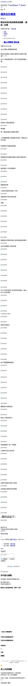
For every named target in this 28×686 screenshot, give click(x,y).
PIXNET (7, 661)
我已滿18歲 (3, 683)
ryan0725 (3, 530)
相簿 (5, 32)
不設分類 (13, 28)
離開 (9, 683)
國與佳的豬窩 (8, 14)
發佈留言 (3, 560)
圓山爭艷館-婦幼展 (11, 42)
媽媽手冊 (12, 545)
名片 (5, 35)
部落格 (5, 33)
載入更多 (3, 551)
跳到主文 (3, 18)
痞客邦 (11, 539)
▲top (2, 548)
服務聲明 (17, 662)
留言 (15, 539)
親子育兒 (12, 543)
